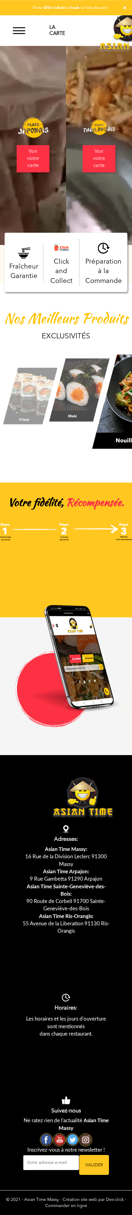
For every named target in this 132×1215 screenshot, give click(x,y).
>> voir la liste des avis (87, 8)
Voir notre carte (33, 158)
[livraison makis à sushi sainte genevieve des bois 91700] (80, 390)
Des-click (115, 1200)
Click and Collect (61, 271)
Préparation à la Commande (103, 271)
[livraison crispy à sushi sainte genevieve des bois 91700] (30, 395)
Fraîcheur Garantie (23, 271)
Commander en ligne (66, 1206)
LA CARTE (57, 30)
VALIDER (94, 1165)
